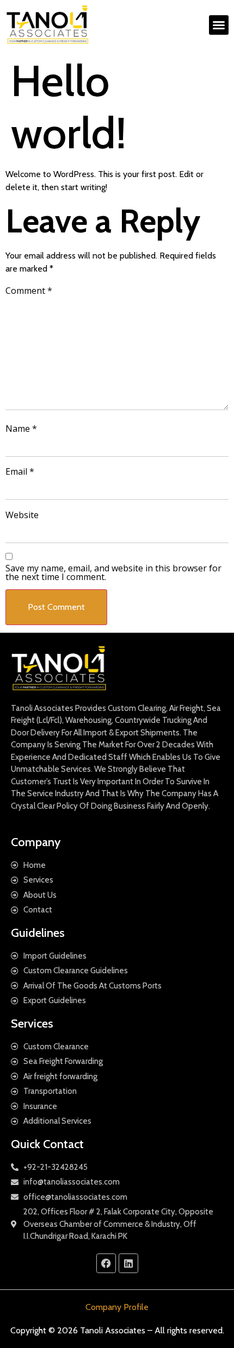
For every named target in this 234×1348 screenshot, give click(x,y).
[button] (219, 25)
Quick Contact (47, 1144)
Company (35, 842)
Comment (28, 290)
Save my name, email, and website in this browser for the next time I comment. (113, 572)
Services (32, 1023)
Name (21, 428)
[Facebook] (106, 1263)
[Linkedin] (128, 1263)
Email (19, 471)
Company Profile (117, 1307)
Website (22, 515)
